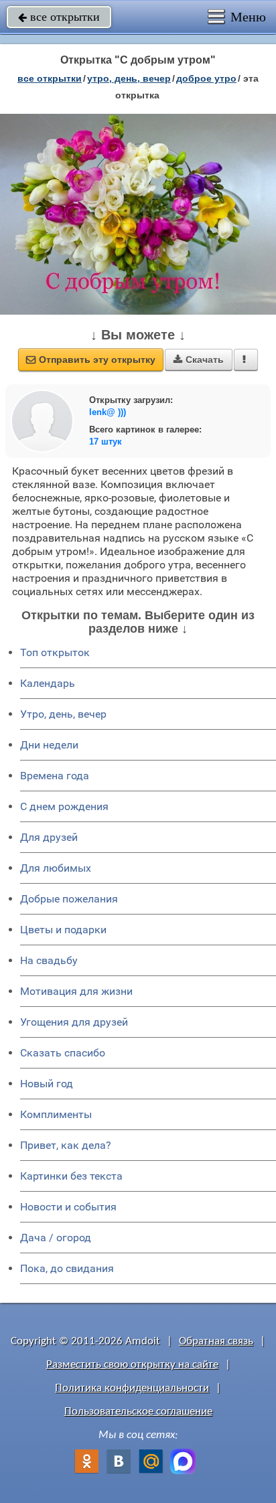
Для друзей (49, 837)
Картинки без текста (71, 1176)
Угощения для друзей (74, 1022)
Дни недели (49, 744)
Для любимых (55, 868)
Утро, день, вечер (63, 714)
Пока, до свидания (67, 1268)
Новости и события (68, 1206)
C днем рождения (64, 806)
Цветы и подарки (63, 929)
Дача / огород (55, 1237)
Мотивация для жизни (76, 991)
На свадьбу (49, 960)
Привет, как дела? (65, 1145)
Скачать (199, 359)
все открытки (59, 16)
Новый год (46, 1083)
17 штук (105, 442)
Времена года (54, 775)
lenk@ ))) (107, 412)
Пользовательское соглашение (138, 1411)
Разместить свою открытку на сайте (132, 1364)
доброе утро (206, 78)
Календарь (47, 683)
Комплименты (56, 1114)
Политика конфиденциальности (132, 1388)
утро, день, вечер (129, 78)
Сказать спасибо (62, 1052)
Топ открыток (55, 652)
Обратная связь (216, 1341)
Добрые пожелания (69, 898)
